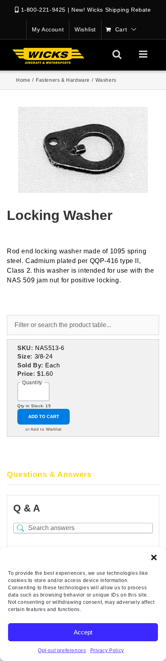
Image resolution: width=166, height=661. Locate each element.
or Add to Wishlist (43, 429)
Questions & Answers (49, 474)
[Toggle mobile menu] (144, 54)
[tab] (83, 475)
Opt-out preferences (62, 650)
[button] (154, 557)
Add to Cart (43, 416)
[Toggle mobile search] (117, 54)
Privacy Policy (107, 650)
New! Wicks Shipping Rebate (111, 9)
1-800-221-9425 (43, 9)
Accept (83, 632)
